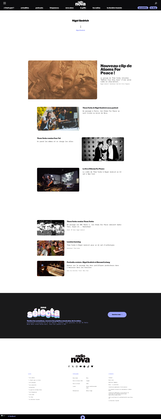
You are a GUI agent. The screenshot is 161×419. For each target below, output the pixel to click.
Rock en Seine (76, 383)
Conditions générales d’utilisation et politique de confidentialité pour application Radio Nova (119, 393)
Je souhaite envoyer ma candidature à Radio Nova (120, 390)
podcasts (39, 8)
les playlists (32, 385)
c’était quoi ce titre (35, 380)
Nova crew (111, 380)
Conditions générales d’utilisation (118, 387)
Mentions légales (113, 382)
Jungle (87, 380)
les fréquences (33, 392)
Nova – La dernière (113, 384)
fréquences (54, 8)
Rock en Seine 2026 (78, 380)
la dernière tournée (114, 8)
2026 (87, 383)
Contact (110, 377)
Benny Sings (89, 390)
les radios (96, 8)
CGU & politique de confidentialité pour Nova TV (121, 398)
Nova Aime (75, 378)
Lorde (74, 386)
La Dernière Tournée (114, 400)
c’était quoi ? (9, 8)
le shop (153, 8)
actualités (25, 8)
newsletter (143, 8)
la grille (83, 8)
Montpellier (76, 390)
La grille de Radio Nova (35, 389)
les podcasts (32, 382)
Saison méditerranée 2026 (91, 387)
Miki (87, 378)
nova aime (69, 8)
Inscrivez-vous (116, 314)
